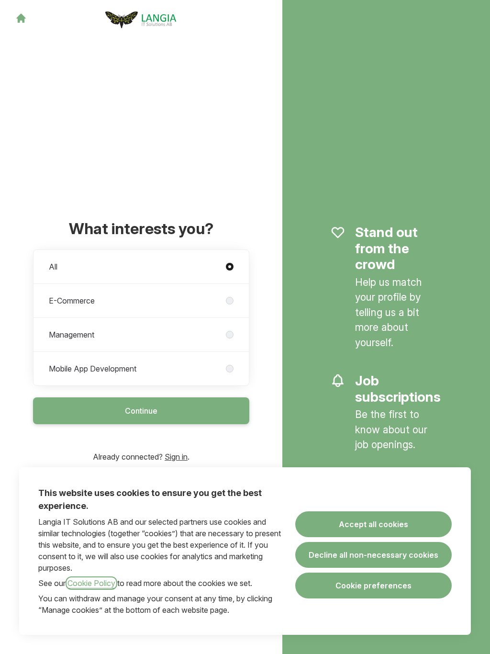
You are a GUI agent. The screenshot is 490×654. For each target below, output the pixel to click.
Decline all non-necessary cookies (373, 555)
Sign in (176, 457)
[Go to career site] (21, 18)
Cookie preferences (373, 585)
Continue (141, 411)
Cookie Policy (91, 583)
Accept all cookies (373, 524)
